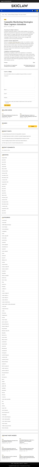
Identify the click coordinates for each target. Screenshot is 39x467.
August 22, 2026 (5, 117)
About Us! (21, 463)
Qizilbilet (4, 388)
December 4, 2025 (11, 26)
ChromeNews (22, 465)
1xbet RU (4, 249)
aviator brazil (4, 264)
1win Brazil (4, 220)
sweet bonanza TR (5, 412)
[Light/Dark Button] (33, 10)
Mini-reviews (4, 339)
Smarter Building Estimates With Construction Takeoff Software (14, 140)
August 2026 (4, 157)
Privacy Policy (16, 463)
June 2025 (4, 188)
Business (3, 286)
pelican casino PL (5, 370)
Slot (3, 401)
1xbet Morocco (5, 246)
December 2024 (5, 201)
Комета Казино (5, 427)
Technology (4, 414)
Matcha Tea (4, 335)
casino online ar (5, 297)
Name (5, 89)
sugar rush (4, 408)
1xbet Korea (4, 240)
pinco (3, 379)
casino (3, 291)
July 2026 (4, 159)
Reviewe (3, 394)
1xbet (3, 233)
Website (5, 97)
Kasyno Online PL (5, 326)
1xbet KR (3, 242)
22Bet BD (4, 255)
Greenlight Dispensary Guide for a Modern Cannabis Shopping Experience (28, 116)
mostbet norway (5, 359)
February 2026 (5, 171)
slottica (3, 405)
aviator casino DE (5, 266)
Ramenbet (4, 390)
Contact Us (25, 463)
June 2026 (4, 162)
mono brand (4, 344)
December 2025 (5, 175)
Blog (5, 19)
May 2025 (4, 190)
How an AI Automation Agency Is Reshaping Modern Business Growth (15, 138)
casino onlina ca (5, 295)
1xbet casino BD (5, 235)
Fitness (3, 317)
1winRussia (4, 231)
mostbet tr (4, 363)
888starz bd (4, 260)
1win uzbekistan (5, 229)
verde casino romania (6, 421)
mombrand (4, 341)
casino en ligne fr (5, 293)
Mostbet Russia (5, 361)
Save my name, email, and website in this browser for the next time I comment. (18, 102)
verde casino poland (6, 419)
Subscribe (37, 10)
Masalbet (4, 333)
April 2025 (4, 193)
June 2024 (4, 212)
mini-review (4, 337)
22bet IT (3, 257)
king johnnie (4, 328)
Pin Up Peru (4, 377)
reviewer (4, 397)
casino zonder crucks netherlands (8, 304)
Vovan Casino (4, 423)
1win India (4, 222)
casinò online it (5, 299)
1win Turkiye (4, 226)
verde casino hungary (6, 416)
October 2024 (4, 206)
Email (5, 93)
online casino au (5, 368)
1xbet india (4, 238)
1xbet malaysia (5, 244)
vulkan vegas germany (6, 425)
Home (12, 463)
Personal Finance (5, 372)
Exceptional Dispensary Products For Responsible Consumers (10, 116)
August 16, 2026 (23, 117)
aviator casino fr (5, 268)
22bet (3, 253)
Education (4, 313)
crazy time (4, 306)
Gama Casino (4, 319)
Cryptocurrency (5, 308)
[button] (1, 10)
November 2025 (5, 177)
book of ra (4, 284)
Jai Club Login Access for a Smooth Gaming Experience (12, 142)
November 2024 (5, 204)
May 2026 (4, 164)
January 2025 (4, 199)
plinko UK (4, 385)
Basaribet (4, 273)
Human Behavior (5, 324)
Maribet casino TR (5, 330)
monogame (4, 352)
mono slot (4, 346)
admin (6, 26)
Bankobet (4, 271)
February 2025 (5, 197)
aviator (3, 262)
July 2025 (4, 186)
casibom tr (4, 288)
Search (4, 123)
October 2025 (4, 179)
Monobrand (4, 348)
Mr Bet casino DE (5, 366)
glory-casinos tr (5, 321)
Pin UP (3, 374)
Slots (3, 403)
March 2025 (4, 195)
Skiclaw (19, 6)
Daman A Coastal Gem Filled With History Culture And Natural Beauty (27, 457)
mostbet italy (4, 357)
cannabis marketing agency (14, 42)
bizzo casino (4, 280)
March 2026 (4, 168)
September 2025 (5, 182)
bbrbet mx (4, 277)
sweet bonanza (5, 410)
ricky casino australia (6, 399)
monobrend (4, 350)
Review (3, 392)
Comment (6, 75)
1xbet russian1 (5, 251)
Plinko (3, 381)
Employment (4, 315)
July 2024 (4, 210)
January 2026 (4, 173)
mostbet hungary (5, 355)
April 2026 (4, 166)
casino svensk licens (6, 302)
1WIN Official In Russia (6, 224)
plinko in (3, 383)
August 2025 (4, 184)
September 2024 (5, 208)
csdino (3, 310)
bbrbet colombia (5, 275)
